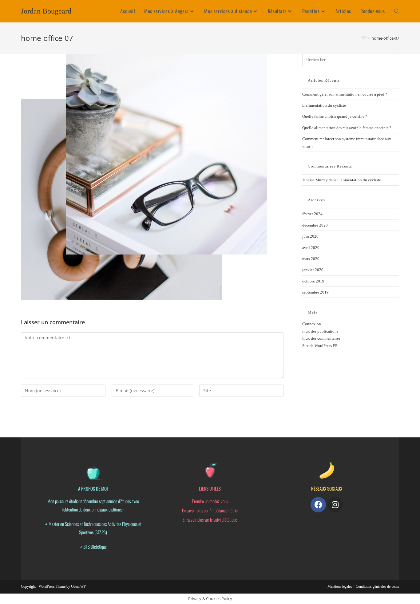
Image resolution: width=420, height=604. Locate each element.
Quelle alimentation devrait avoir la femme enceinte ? (346, 127)
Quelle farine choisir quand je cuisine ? (334, 116)
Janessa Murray (315, 180)
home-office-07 (385, 38)
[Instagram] (335, 504)
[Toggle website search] (397, 11)
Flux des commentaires (321, 338)
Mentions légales (339, 586)
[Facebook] (318, 504)
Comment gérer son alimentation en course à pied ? (344, 94)
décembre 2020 (315, 225)
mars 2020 (310, 258)
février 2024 (312, 213)
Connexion (311, 324)
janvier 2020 (312, 269)
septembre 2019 (315, 292)
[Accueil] (364, 38)
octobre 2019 (313, 281)
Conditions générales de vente (377, 586)
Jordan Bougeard (46, 11)
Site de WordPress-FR (320, 345)
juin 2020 (310, 236)
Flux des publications (320, 331)
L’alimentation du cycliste (324, 105)
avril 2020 (310, 247)
